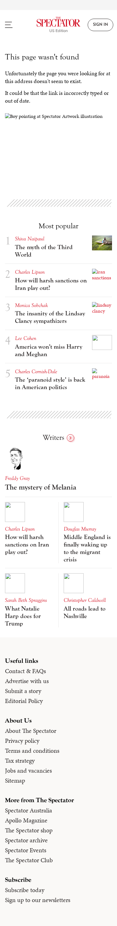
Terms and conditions (32, 750)
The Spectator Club (29, 860)
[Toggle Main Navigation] (14, 25)
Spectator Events (25, 850)
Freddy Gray (17, 478)
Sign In (100, 25)
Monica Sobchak (31, 305)
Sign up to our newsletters (37, 900)
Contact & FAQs (25, 671)
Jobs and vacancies (28, 770)
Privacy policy (22, 740)
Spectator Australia (28, 810)
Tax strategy (20, 760)
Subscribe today (24, 890)
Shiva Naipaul (29, 238)
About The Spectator (30, 730)
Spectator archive (26, 840)
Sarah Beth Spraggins (26, 600)
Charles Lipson (30, 272)
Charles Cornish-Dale (36, 371)
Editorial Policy (24, 701)
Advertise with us (27, 681)
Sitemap (15, 780)
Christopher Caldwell (85, 600)
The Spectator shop (28, 830)
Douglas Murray (80, 529)
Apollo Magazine (26, 820)
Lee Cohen (25, 338)
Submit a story (23, 691)
